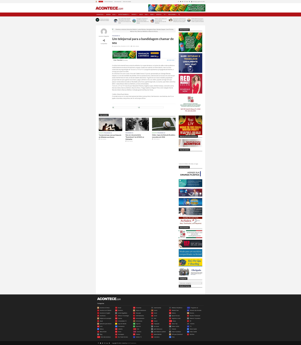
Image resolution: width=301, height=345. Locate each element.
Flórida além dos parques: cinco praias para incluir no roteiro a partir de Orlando (197, 20)
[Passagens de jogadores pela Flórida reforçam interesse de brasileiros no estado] (134, 21)
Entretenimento (123, 14)
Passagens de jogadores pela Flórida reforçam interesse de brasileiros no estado (143, 21)
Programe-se (116, 35)
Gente (141, 14)
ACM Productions (131, 343)
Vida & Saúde (172, 14)
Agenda (108, 14)
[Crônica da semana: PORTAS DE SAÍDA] (97, 20)
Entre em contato (127, 1)
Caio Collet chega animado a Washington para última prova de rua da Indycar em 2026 (124, 21)
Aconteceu (100, 14)
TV (164, 14)
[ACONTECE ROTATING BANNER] (124, 54)
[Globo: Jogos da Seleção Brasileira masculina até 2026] (164, 124)
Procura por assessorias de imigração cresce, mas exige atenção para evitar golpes (179, 20)
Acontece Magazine (104, 36)
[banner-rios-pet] (150, 110)
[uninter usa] (148, 54)
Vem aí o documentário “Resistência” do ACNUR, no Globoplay (134, 137)
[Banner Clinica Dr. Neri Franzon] (125, 110)
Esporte (134, 14)
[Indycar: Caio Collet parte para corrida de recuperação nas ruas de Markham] (152, 21)
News (151, 14)
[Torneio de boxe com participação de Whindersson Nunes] (110, 124)
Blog (113, 14)
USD (189, 164)
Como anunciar (117, 1)
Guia (146, 14)
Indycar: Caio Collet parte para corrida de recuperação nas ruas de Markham (161, 21)
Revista (158, 14)
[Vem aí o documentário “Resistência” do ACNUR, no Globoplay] (137, 124)
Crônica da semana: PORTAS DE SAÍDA (104, 19)
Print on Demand (109, 1)
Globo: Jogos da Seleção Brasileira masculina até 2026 (163, 136)
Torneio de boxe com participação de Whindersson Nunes (110, 136)
